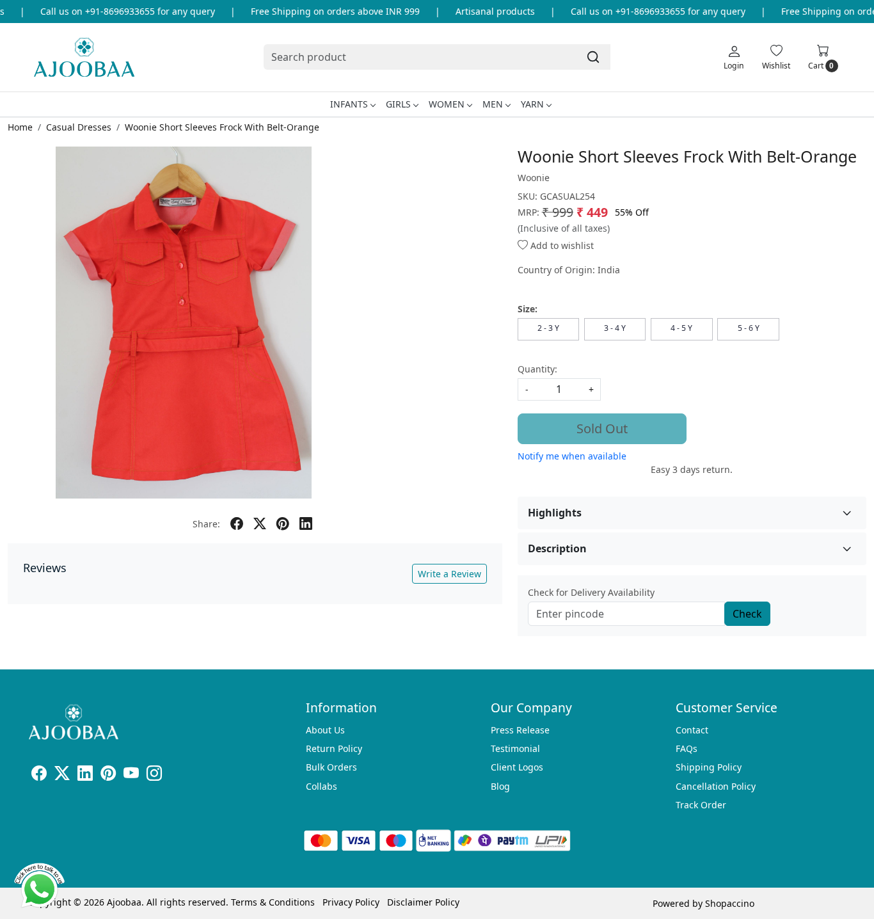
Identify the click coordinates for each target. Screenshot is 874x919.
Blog (500, 786)
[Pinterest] (108, 775)
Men (492, 104)
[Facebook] (39, 775)
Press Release (520, 730)
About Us (325, 730)
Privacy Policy (350, 902)
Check (747, 614)
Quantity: (537, 369)
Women (447, 104)
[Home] (84, 57)
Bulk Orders (331, 767)
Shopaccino (729, 903)
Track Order (701, 805)
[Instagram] (154, 775)
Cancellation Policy (716, 786)
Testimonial (515, 748)
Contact (692, 730)
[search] (593, 57)
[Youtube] (131, 775)
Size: (527, 309)
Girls (398, 104)
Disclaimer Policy (423, 902)
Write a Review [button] (449, 574)
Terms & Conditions (273, 902)
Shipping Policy (709, 767)
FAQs (686, 748)
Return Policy (334, 748)
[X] (62, 775)
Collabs (321, 786)
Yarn (532, 104)
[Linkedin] (85, 775)
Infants (349, 104)
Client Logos (517, 767)
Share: (206, 524)
